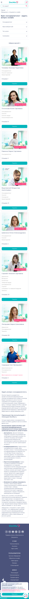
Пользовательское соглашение (10, 589)
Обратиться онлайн (14, 558)
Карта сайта (14, 548)
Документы (14, 537)
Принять (14, 594)
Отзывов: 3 (5, 158)
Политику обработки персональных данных (14, 590)
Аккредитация (15, 580)
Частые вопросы (14, 544)
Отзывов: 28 (5, 335)
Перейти (14, 83)
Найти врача (14, 560)
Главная (3, 10)
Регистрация (14, 572)
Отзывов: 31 (5, 203)
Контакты (14, 546)
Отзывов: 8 (5, 121)
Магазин (14, 563)
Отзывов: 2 (5, 244)
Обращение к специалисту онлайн (10, 12)
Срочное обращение (14, 556)
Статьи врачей (14, 565)
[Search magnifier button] (26, 6)
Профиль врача (14, 577)
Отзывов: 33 (5, 294)
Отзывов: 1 (5, 79)
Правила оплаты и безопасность (14, 535)
